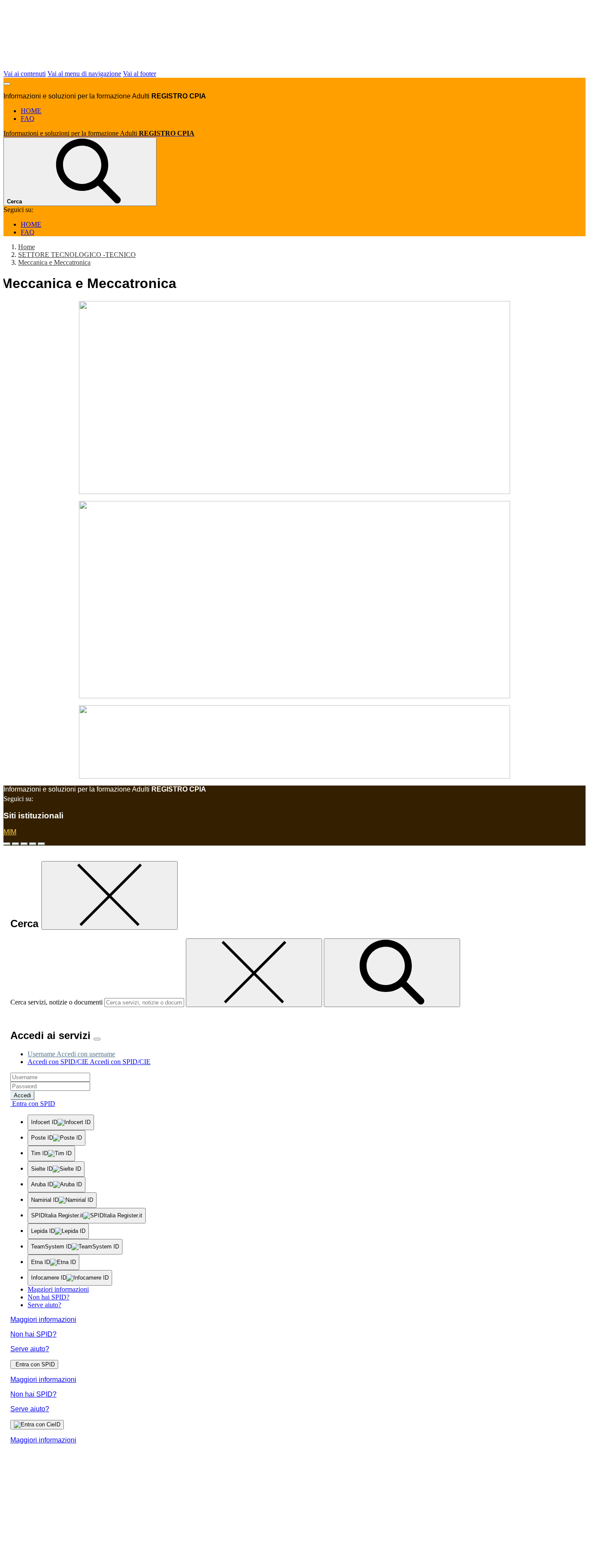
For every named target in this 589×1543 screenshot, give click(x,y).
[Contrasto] (32, 844)
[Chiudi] (109, 895)
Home (26, 246)
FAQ (27, 118)
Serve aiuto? (44, 1305)
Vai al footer (139, 73)
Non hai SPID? (48, 1297)
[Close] (97, 1039)
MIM (9, 832)
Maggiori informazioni (58, 1289)
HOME (31, 110)
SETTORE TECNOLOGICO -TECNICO (77, 254)
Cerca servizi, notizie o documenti (56, 1002)
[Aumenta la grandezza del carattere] (6, 844)
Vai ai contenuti (24, 73)
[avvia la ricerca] (392, 972)
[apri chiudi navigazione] (6, 83)
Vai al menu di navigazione (84, 73)
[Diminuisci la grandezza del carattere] (15, 844)
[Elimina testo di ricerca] (254, 972)
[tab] (71, 1054)
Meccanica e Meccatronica (54, 262)
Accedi (22, 1095)
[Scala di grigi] (24, 844)
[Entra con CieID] (37, 1424)
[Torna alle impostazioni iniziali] (41, 844)
